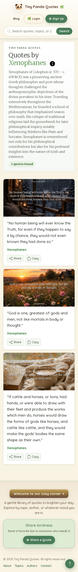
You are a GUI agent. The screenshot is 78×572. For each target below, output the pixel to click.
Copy (35, 258)
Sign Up (56, 18)
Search (64, 31)
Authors (32, 566)
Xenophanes (16, 250)
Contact (46, 566)
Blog (16, 18)
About (7, 566)
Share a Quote (39, 540)
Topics (19, 566)
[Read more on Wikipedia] (52, 63)
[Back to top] (69, 563)
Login (33, 18)
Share (17, 258)
